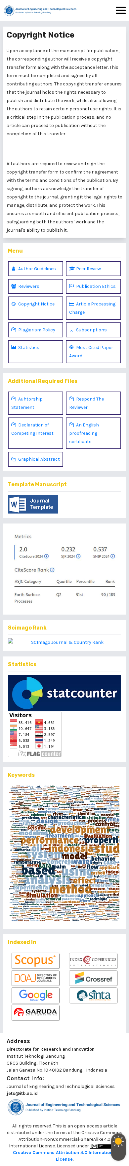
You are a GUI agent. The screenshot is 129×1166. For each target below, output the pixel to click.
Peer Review (88, 269)
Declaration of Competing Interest (32, 429)
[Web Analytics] (64, 693)
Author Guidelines (36, 269)
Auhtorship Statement (27, 403)
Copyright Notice (36, 304)
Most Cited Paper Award (91, 352)
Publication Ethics (95, 286)
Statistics (28, 347)
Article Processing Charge (92, 308)
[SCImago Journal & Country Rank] (64, 642)
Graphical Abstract (38, 459)
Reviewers (28, 286)
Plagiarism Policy (36, 330)
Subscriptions (91, 330)
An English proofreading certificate (84, 433)
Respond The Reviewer (86, 403)
